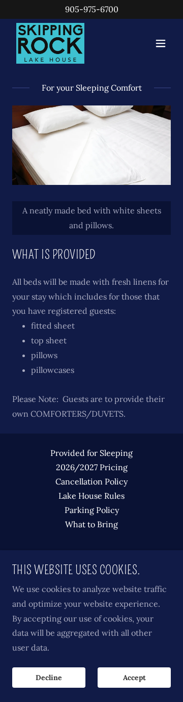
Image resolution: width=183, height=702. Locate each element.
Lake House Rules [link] (91, 496)
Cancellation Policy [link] (91, 481)
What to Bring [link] (91, 524)
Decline (49, 677)
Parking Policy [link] (92, 510)
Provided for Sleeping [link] (91, 453)
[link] (50, 43)
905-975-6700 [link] (91, 9)
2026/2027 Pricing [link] (92, 467)
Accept (134, 677)
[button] (160, 43)
